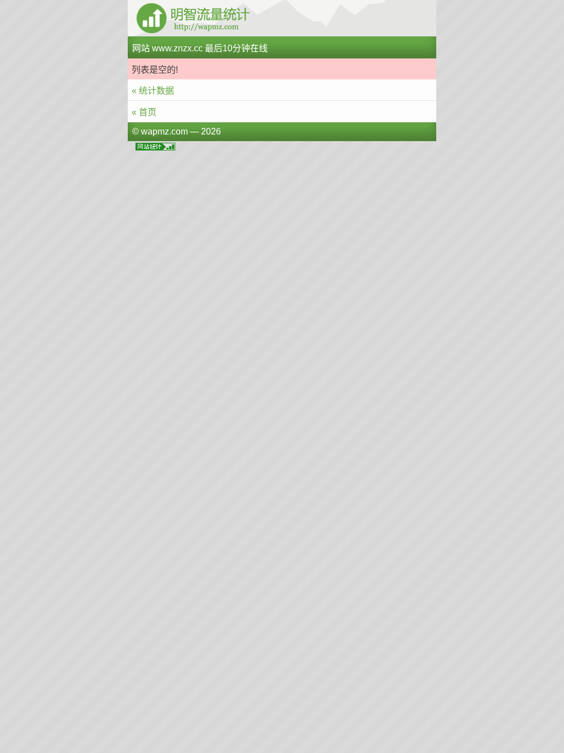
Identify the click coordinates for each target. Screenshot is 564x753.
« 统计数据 (153, 90)
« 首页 (144, 112)
